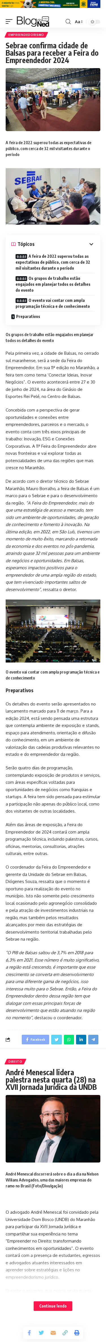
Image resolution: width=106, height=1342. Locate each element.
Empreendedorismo (26, 34)
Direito (15, 1061)
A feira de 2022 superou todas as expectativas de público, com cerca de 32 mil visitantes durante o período (53, 262)
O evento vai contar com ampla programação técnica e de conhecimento (53, 303)
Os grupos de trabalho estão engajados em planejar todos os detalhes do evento (53, 284)
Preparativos (28, 316)
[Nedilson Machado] (33, 22)
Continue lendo (53, 1306)
